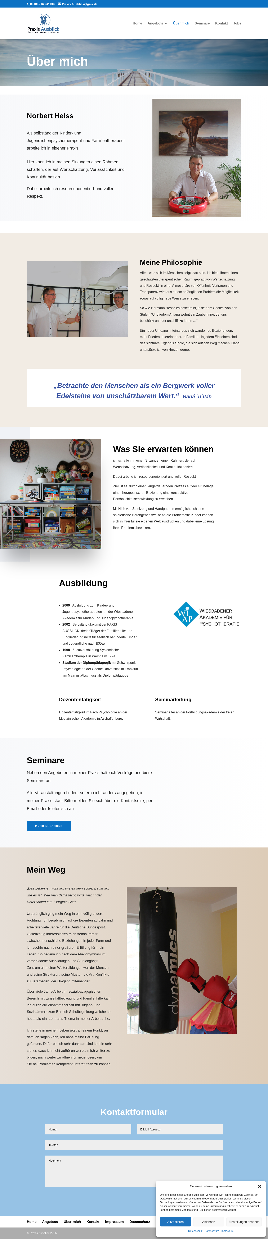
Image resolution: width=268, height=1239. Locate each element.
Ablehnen (208, 1222)
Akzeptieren (175, 1222)
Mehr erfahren (49, 825)
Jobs (237, 23)
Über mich (181, 23)
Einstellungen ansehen (244, 1222)
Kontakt (221, 23)
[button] (260, 1186)
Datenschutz (195, 1231)
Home (137, 23)
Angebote (155, 23)
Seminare (202, 23)
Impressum (227, 1231)
